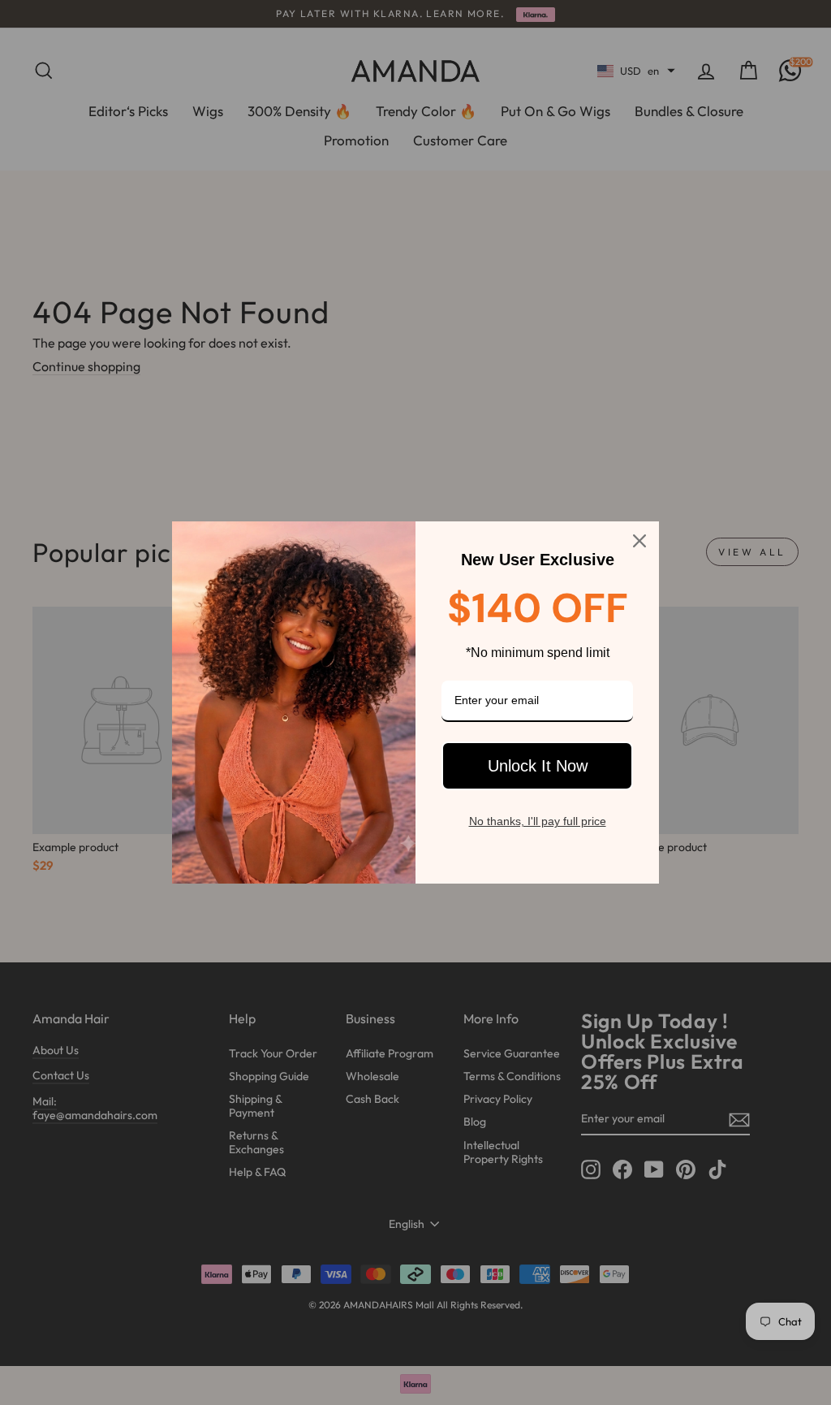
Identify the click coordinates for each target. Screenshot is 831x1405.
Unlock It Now (538, 766)
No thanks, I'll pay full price (537, 821)
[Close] (639, 540)
